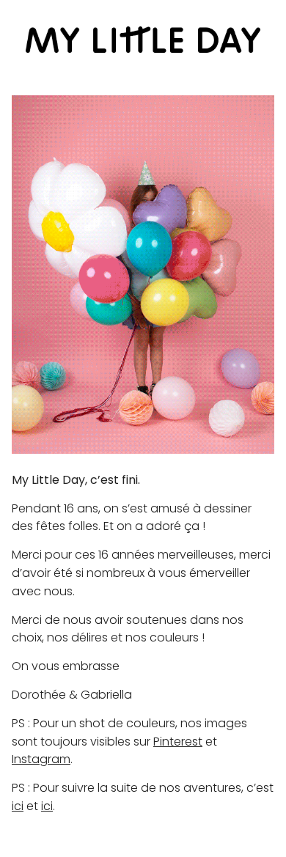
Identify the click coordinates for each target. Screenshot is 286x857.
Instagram (41, 759)
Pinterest (177, 741)
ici (17, 806)
